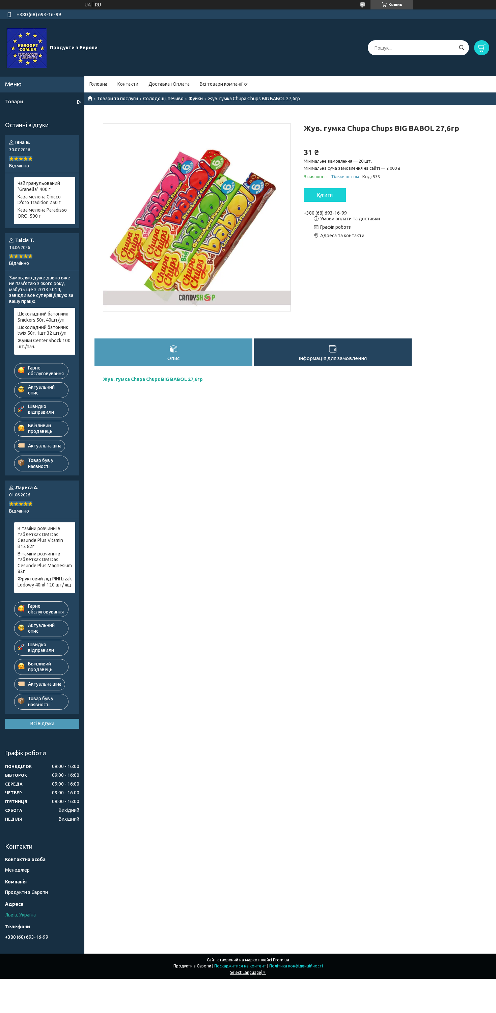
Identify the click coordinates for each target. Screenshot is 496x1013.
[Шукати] (461, 47)
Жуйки (195, 98)
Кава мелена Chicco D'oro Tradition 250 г (39, 200)
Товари (14, 101)
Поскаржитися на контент (240, 966)
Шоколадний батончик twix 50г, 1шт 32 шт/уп (43, 330)
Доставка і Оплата (169, 84)
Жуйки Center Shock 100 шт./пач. (44, 343)
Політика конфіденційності (296, 966)
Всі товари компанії (221, 84)
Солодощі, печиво (163, 98)
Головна (98, 84)
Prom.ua (281, 960)
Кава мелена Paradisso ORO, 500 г (42, 213)
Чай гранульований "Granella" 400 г (39, 186)
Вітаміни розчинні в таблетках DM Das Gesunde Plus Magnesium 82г (45, 562)
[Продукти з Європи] (27, 47)
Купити (325, 195)
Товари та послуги (117, 98)
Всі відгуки (42, 723)
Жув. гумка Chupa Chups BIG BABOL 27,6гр (218, 379)
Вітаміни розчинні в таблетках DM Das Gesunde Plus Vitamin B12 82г (40, 537)
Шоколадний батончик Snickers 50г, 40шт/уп (43, 317)
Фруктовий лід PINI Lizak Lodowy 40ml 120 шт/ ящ (45, 581)
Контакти (127, 84)
